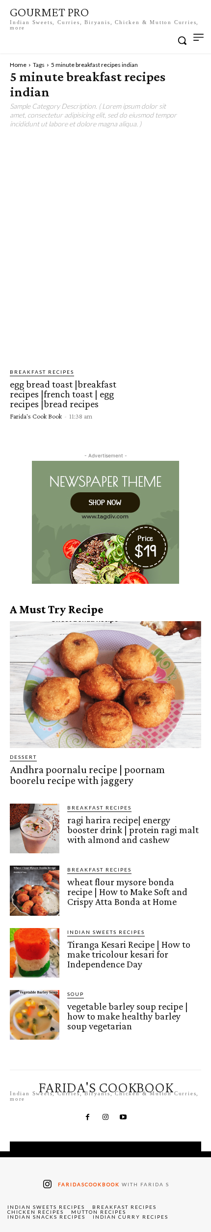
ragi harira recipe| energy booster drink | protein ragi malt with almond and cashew (133, 829)
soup (75, 994)
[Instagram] (105, 1117)
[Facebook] (87, 1117)
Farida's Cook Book (36, 416)
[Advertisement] (105, 244)
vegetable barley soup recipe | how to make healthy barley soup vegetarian (127, 1016)
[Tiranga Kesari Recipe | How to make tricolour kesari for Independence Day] (34, 953)
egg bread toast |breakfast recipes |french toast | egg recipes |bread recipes (63, 394)
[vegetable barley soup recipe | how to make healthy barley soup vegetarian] (34, 1015)
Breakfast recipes (42, 372)
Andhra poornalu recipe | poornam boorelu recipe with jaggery (87, 774)
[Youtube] (123, 1117)
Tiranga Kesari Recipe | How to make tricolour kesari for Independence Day (128, 954)
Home (18, 64)
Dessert (23, 757)
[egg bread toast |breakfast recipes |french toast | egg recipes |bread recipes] (165, 393)
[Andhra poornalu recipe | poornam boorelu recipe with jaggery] (105, 684)
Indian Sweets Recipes (106, 932)
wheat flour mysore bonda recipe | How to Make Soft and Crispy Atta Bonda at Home (127, 891)
